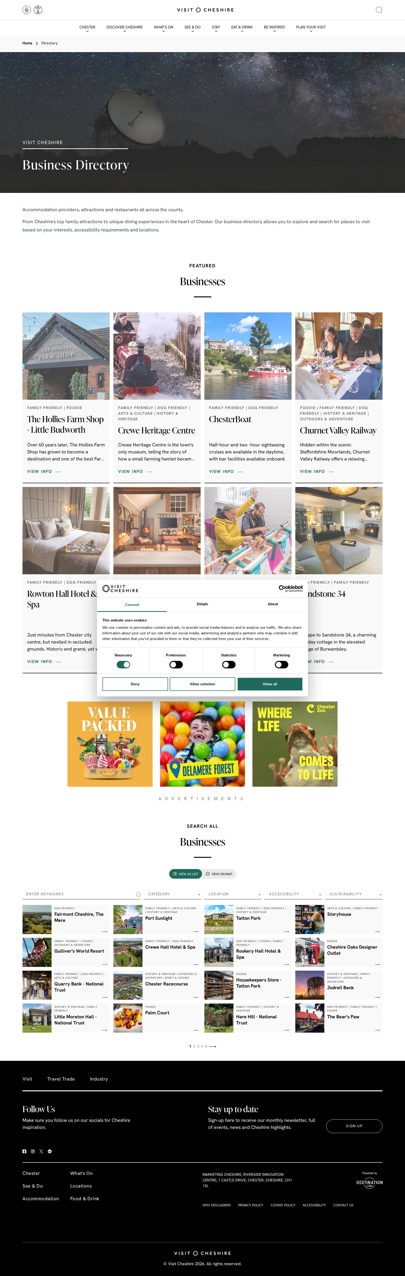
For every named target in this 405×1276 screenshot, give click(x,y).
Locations (81, 1186)
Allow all (270, 684)
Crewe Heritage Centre (156, 430)
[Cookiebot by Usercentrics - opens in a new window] (282, 588)
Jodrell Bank (340, 988)
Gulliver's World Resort (79, 951)
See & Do (192, 27)
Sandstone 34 (323, 593)
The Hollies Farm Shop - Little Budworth (65, 424)
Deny (135, 684)
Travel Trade (61, 1079)
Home (27, 43)
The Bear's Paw (343, 1017)
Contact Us (343, 1205)
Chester (87, 27)
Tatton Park (248, 918)
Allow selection (202, 684)
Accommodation (40, 1199)
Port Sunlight (158, 918)
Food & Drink (85, 1199)
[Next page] (212, 1046)
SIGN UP (354, 1126)
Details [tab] (202, 604)
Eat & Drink (242, 27)
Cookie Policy (283, 1205)
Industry (99, 1079)
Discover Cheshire (125, 27)
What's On (163, 27)
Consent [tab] (132, 605)
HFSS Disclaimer (216, 1205)
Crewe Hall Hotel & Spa (170, 947)
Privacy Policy (250, 1205)
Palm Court (157, 1013)
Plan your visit (311, 27)
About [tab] (273, 604)
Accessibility (314, 1205)
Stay (216, 27)
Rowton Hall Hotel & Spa (62, 599)
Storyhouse (339, 914)
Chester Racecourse (166, 984)
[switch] (176, 664)
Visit (27, 1079)
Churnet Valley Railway (338, 430)
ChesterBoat (230, 419)
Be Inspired (274, 27)
